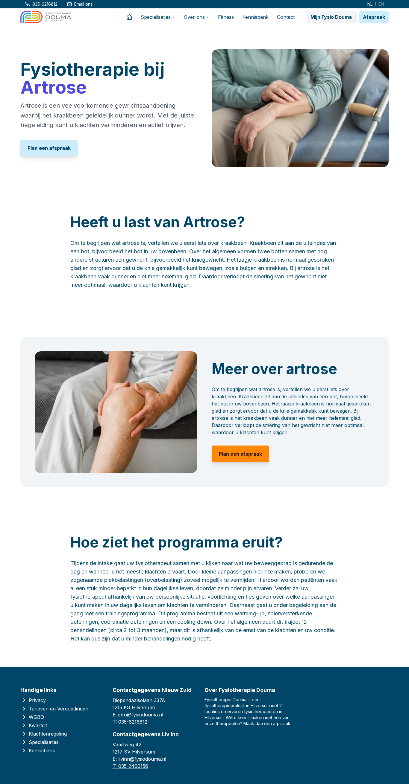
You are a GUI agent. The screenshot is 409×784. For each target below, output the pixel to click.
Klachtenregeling (48, 734)
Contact (286, 17)
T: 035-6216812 (130, 722)
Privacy (37, 700)
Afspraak (374, 17)
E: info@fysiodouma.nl (138, 715)
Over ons (194, 17)
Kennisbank (255, 17)
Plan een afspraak (49, 148)
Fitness (226, 17)
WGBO (36, 717)
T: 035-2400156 (130, 766)
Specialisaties (156, 17)
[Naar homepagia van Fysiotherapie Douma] (45, 17)
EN (381, 4)
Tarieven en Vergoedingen (58, 709)
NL (369, 4)
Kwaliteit (38, 725)
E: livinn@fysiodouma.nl (139, 759)
